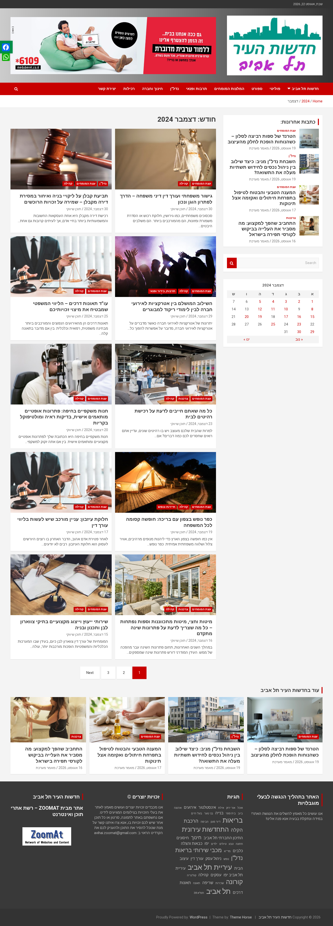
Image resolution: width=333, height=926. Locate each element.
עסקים (216, 875)
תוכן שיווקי (178, 209)
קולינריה (191, 875)
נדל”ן (174, 89)
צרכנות (183, 398)
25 (273, 324)
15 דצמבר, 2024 (96, 634)
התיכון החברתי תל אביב (223, 838)
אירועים (190, 807)
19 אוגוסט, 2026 (284, 148)
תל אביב (218, 891)
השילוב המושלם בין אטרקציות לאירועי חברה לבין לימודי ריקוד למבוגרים (171, 306)
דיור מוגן (215, 821)
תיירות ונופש (166, 507)
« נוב (299, 339)
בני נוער (208, 813)
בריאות (233, 820)
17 (286, 317)
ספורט (257, 89)
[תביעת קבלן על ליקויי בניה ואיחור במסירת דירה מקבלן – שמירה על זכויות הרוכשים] (61, 159)
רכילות (129, 89)
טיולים (222, 844)
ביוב (240, 813)
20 (247, 317)
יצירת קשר (107, 89)
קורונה (234, 882)
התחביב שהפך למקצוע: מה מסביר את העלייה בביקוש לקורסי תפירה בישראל (267, 228)
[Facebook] (6, 47)
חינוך (196, 837)
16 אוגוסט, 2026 (284, 241)
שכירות (219, 883)
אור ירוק (230, 807)
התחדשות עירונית (205, 829)
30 (299, 332)
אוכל (240, 807)
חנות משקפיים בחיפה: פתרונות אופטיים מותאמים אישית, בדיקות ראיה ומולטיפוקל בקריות (64, 417)
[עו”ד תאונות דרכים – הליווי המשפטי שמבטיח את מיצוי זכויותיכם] (61, 266)
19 (260, 317)
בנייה (219, 813)
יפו (207, 843)
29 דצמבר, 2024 (200, 316)
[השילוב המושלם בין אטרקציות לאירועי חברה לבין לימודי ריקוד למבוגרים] (165, 266)
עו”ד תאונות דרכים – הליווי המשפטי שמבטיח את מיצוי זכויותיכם (70, 306)
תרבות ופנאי (196, 89)
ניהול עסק (213, 858)
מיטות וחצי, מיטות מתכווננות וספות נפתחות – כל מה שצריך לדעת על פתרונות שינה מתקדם (166, 627)
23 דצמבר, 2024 (200, 424)
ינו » (247, 339)
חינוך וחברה (152, 89)
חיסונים (182, 838)
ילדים (214, 844)
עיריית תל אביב (210, 867)
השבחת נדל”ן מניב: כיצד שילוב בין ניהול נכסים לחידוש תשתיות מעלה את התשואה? (263, 167)
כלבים (238, 850)
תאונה (196, 883)
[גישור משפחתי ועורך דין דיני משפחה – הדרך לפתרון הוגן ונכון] (165, 159)
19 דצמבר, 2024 (200, 532)
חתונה (239, 844)
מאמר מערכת (259, 148)
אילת (221, 807)
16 (299, 317)
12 (260, 309)
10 (286, 309)
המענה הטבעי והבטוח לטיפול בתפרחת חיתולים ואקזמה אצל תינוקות (264, 198)
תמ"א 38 (199, 893)
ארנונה (178, 807)
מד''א (227, 851)
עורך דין (197, 858)
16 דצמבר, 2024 (200, 640)
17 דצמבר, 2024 (96, 532)
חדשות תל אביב (305, 89)
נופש (226, 859)
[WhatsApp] (6, 57)
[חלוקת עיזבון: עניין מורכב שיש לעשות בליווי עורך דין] (61, 482)
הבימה (204, 821)
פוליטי (275, 89)
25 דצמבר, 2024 (96, 316)
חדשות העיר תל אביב (275, 917)
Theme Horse (241, 917)
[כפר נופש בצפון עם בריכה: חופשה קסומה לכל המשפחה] (165, 482)
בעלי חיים (196, 813)
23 (299, 324)
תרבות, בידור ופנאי (162, 291)
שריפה (207, 882)
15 (312, 317)
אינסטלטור (207, 807)
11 (273, 309)
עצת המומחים (201, 183)
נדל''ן (103, 183)
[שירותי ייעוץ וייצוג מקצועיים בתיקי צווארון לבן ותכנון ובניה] (61, 584)
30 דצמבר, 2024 (200, 209)
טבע (231, 844)
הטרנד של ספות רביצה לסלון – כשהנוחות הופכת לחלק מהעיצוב (262, 139)
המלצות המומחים (229, 89)
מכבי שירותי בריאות (198, 850)
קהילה (183, 183)
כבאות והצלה (191, 843)
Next (90, 672)
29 (312, 332)
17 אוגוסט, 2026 (284, 210)
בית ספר (231, 813)
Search (232, 263)
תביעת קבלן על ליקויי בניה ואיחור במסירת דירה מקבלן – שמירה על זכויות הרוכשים (64, 199)
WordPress (198, 917)
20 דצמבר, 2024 (96, 430)
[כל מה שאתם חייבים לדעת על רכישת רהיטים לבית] (165, 374)
